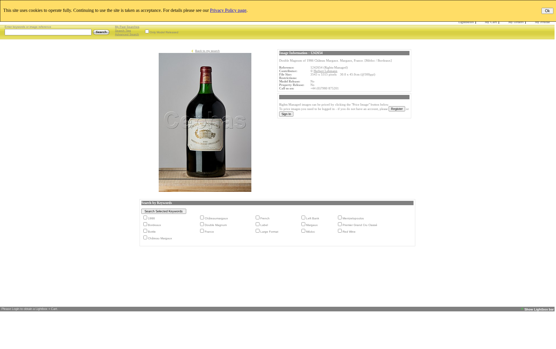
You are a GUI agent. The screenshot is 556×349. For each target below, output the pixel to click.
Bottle (152, 231)
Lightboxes (466, 22)
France (209, 231)
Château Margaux (160, 238)
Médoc (310, 231)
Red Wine (349, 231)
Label (264, 225)
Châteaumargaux (216, 218)
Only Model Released (164, 32)
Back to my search (207, 50)
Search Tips (123, 30)
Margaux (312, 225)
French (265, 218)
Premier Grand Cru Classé (360, 225)
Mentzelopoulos (353, 218)
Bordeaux (154, 225)
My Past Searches (127, 26)
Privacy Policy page (228, 10)
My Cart (491, 22)
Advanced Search (127, 34)
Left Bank (312, 218)
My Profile (542, 22)
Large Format (269, 231)
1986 (151, 218)
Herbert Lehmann (325, 71)
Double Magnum (216, 225)
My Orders (516, 22)
